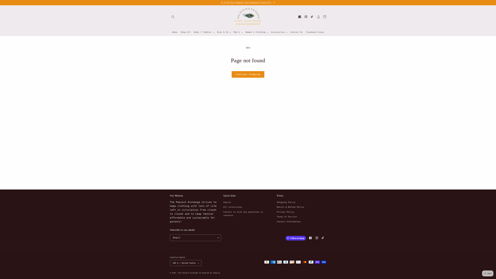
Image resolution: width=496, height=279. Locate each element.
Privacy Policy (285, 212)
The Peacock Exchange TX (190, 273)
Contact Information (289, 221)
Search (227, 202)
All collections (232, 207)
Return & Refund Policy (290, 207)
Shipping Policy (286, 202)
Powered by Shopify (211, 273)
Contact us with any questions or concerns (243, 214)
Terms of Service (287, 217)
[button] (173, 17)
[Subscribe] (218, 237)
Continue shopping (248, 74)
